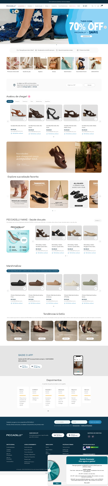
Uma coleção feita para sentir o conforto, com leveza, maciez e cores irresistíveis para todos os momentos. (33, 271)
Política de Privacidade (86, 425)
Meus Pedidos (49, 449)
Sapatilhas (47, 101)
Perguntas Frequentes (29, 457)
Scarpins (17, 101)
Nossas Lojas (27, 459)
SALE (79, 6)
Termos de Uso (76, 425)
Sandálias (10, 101)
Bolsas (46, 6)
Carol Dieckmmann (63, 6)
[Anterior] (8, 121)
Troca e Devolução (28, 452)
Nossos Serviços (28, 449)
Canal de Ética (9, 461)
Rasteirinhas (39, 101)
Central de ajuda (28, 447)
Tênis (31, 101)
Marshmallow (72, 6)
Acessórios (54, 6)
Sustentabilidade (10, 447)
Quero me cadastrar (95, 422)
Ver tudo (97, 220)
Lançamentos (21, 6)
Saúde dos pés (38, 6)
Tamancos (25, 101)
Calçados (30, 6)
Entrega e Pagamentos (29, 454)
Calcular (89, 85)
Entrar (47, 447)
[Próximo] (100, 121)
